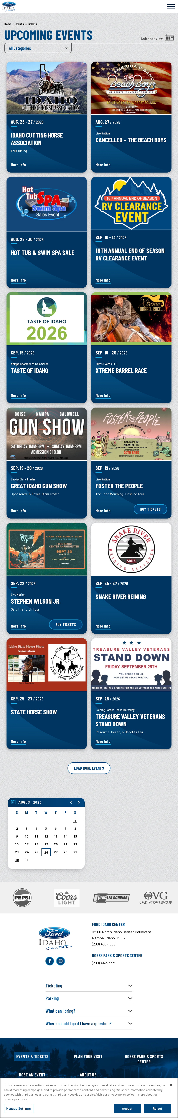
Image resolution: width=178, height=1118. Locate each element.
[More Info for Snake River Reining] (131, 549)
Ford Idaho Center (9, 6)
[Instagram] (60, 961)
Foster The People (119, 486)
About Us (88, 1074)
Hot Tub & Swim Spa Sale (42, 252)
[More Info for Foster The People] (131, 434)
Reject (157, 1108)
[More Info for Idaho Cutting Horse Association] (47, 88)
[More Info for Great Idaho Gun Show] (47, 434)
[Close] (171, 1085)
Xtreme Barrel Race (121, 370)
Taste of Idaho (29, 370)
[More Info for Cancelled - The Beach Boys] (131, 88)
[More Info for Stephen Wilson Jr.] (47, 549)
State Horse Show (34, 712)
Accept (127, 1108)
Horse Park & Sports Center (144, 1059)
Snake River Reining (121, 596)
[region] (46, 833)
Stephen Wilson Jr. (36, 601)
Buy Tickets (150, 509)
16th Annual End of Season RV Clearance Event (130, 254)
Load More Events (89, 768)
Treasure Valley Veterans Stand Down (130, 720)
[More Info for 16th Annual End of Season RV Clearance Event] (131, 203)
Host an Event (32, 1074)
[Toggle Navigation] (171, 6)
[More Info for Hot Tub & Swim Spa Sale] (47, 204)
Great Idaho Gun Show (39, 486)
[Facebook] (49, 961)
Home (7, 24)
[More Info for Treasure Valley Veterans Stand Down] (131, 664)
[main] (89, 449)
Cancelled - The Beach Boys (131, 140)
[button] (71, 802)
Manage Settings (18, 1108)
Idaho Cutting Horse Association (37, 138)
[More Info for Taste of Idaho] (47, 318)
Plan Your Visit (88, 1056)
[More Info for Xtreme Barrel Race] (131, 318)
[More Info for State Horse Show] (47, 664)
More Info (18, 165)
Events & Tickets (32, 1056)
